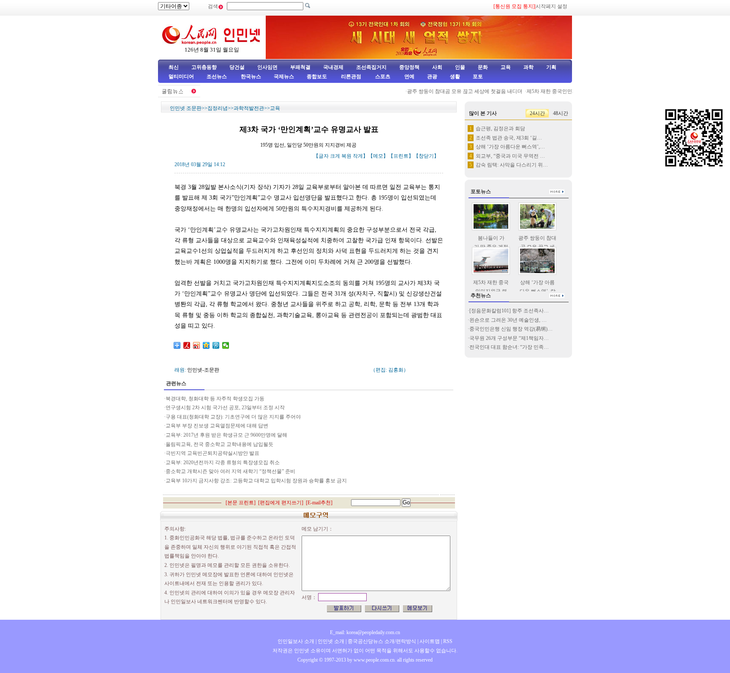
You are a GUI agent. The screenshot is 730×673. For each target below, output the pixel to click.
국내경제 (333, 67)
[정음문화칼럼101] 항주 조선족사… (509, 311)
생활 (455, 76)
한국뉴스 (251, 76)
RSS (447, 641)
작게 (358, 156)
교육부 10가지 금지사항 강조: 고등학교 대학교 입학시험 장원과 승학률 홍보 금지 (257, 481)
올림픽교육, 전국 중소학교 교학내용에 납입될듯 (219, 444)
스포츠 (382, 76)
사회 (437, 67)
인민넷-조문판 (203, 370)
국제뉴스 (284, 76)
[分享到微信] (225, 345)
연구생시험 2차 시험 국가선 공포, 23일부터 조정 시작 (225, 407)
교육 (506, 67)
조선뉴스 (217, 76)
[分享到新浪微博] (196, 345)
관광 (432, 76)
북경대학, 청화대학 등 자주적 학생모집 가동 (216, 399)
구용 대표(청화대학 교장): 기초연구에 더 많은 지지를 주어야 (233, 417)
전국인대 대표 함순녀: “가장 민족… (509, 347)
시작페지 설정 (551, 6)
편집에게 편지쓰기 (281, 503)
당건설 (237, 67)
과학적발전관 (249, 108)
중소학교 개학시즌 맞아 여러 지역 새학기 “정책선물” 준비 (231, 471)
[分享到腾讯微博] (216, 345)
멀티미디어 (181, 76)
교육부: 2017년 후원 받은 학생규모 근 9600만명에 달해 (226, 435)
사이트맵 (429, 641)
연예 (408, 76)
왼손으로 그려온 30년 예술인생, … (508, 320)
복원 (346, 156)
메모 (378, 156)
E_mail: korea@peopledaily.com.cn (365, 632)
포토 (478, 76)
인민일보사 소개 (296, 641)
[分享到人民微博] (187, 345)
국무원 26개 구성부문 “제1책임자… (509, 338)
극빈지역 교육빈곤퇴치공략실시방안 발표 (212, 453)
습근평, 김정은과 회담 (500, 128)
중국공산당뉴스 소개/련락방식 (382, 641)
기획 (551, 67)
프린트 (401, 156)
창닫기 (426, 156)
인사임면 (267, 67)
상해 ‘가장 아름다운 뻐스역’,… (510, 147)
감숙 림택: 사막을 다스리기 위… (512, 165)
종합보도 (317, 76)
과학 (528, 67)
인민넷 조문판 (186, 108)
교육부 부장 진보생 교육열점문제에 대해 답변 (217, 426)
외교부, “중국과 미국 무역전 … (510, 156)
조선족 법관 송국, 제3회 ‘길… (509, 138)
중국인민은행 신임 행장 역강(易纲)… (511, 329)
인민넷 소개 (330, 641)
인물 (460, 67)
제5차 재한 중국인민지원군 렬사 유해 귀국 (567, 91)
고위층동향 (204, 67)
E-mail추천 (319, 503)
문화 (483, 67)
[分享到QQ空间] (206, 345)
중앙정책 (409, 67)
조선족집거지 (371, 67)
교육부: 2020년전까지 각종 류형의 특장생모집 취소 (223, 462)
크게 (335, 156)
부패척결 (300, 67)
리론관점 (351, 76)
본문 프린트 (240, 503)
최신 (174, 67)
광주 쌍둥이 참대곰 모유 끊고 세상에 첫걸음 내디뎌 (457, 91)
